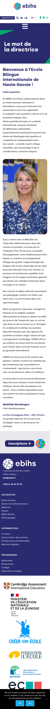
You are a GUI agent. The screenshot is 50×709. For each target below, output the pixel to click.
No (30, 703)
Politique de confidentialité (15, 541)
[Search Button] (17, 18)
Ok (20, 703)
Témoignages (8, 518)
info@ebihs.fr (9, 478)
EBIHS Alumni (8, 514)
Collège (5, 568)
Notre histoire (8, 500)
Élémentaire (7, 564)
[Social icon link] (40, 17)
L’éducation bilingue (11, 571)
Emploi (4, 511)
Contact (5, 534)
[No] (46, 699)
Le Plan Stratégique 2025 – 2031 (19, 415)
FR (32, 17)
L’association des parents (14, 537)
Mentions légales (10, 544)
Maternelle (6, 561)
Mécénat (6, 507)
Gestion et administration (14, 504)
